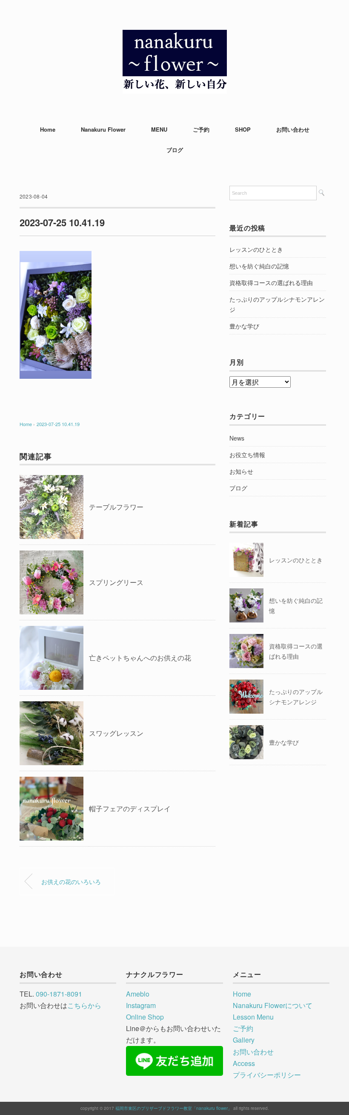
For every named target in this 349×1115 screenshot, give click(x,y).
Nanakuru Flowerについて (272, 1005)
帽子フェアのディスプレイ (130, 808)
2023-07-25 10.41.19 (58, 424)
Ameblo (137, 994)
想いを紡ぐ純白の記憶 (259, 266)
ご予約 (201, 129)
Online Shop (145, 1017)
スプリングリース (116, 582)
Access (244, 1063)
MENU (159, 129)
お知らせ (241, 471)
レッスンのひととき (256, 249)
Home (47, 129)
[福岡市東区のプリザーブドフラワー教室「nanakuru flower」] (175, 36)
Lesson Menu (253, 1017)
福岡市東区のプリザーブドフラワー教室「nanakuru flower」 (173, 1108)
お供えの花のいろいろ (71, 881)
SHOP (243, 129)
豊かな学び (244, 326)
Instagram (141, 1005)
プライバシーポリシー (267, 1075)
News (236, 438)
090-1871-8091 (59, 994)
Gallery (244, 1040)
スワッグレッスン (116, 733)
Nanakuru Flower (103, 129)
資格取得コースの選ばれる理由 (271, 282)
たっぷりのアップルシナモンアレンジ (277, 304)
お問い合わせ (292, 129)
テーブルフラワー (116, 507)
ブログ (174, 150)
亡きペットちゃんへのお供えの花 (140, 658)
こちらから (84, 1005)
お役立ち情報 (247, 454)
